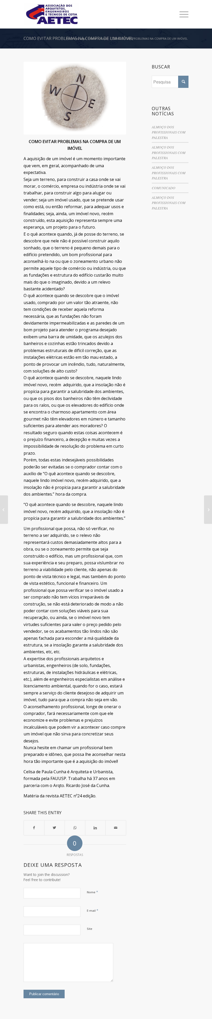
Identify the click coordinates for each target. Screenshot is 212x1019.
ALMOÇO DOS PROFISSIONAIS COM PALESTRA (168, 132)
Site (89, 929)
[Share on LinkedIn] (95, 827)
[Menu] (181, 14)
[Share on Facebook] (34, 827)
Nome (92, 892)
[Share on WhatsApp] (75, 827)
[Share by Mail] (116, 827)
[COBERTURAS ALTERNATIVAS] (4, 509)
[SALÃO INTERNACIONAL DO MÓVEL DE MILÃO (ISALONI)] (208, 509)
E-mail (92, 910)
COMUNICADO (163, 187)
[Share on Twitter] (54, 827)
